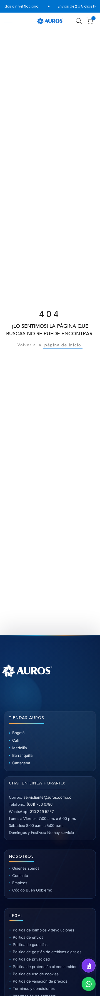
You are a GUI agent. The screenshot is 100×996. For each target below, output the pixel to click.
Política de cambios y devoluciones (43, 930)
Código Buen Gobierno (32, 890)
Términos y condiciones (34, 988)
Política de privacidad (31, 959)
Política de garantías (30, 944)
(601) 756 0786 (39, 804)
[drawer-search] (79, 21)
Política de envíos (28, 937)
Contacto (20, 875)
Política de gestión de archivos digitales (47, 952)
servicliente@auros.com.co (47, 797)
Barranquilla (22, 755)
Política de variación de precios (40, 981)
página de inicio (62, 345)
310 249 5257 (42, 811)
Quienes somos (25, 868)
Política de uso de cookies (36, 974)
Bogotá (18, 733)
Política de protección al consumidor (45, 966)
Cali (15, 740)
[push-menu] (8, 21)
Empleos (19, 883)
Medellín (19, 748)
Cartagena (21, 763)
